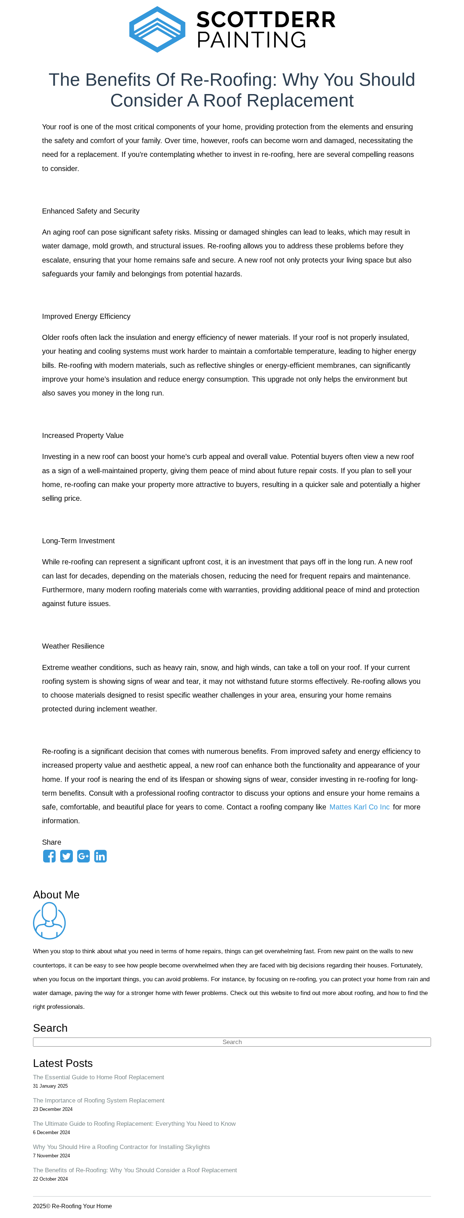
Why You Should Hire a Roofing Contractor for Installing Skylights (121, 1146)
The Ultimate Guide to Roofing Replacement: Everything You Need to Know (134, 1123)
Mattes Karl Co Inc (360, 807)
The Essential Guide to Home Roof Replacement (98, 1077)
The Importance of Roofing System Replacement (99, 1100)
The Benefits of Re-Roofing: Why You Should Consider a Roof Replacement (135, 1170)
